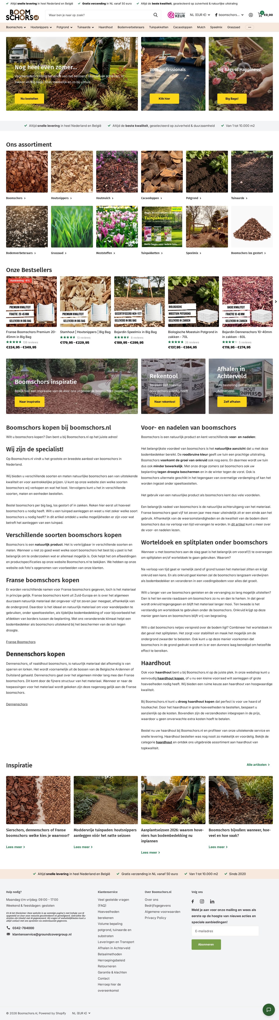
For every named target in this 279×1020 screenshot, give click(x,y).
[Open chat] (269, 1010)
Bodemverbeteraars (131, 27)
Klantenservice (108, 892)
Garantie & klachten (112, 972)
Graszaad (233, 27)
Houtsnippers (39, 27)
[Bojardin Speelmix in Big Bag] (139, 301)
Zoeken (155, 15)
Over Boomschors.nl (158, 892)
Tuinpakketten (158, 27)
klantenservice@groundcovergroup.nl (41, 934)
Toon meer (249, 27)
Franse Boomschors (21, 642)
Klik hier (164, 98)
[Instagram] (202, 902)
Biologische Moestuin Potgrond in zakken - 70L (193, 334)
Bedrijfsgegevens (158, 905)
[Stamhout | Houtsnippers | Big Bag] (85, 301)
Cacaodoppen (182, 27)
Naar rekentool (164, 401)
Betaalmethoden (110, 954)
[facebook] (193, 901)
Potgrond (63, 27)
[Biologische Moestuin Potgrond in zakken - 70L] (193, 301)
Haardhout (106, 27)
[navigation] (276, 301)
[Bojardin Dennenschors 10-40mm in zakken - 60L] (247, 301)
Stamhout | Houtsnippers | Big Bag (85, 332)
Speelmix (216, 27)
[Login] (251, 15)
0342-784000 (23, 928)
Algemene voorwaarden (162, 912)
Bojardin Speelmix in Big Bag (135, 332)
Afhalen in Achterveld (114, 948)
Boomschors (14, 27)
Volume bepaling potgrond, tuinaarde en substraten (114, 930)
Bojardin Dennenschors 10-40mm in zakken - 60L (247, 334)
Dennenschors (17, 704)
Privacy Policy (155, 918)
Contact (103, 978)
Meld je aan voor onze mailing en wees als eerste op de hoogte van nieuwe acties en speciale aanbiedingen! (224, 916)
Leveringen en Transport (116, 942)
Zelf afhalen (232, 401)
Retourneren (107, 966)
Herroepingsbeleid (111, 960)
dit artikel (238, 524)
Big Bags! (232, 98)
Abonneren (206, 944)
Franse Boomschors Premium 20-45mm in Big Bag (31, 334)
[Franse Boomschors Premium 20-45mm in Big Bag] (31, 301)
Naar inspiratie (29, 401)
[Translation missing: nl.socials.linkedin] (212, 902)
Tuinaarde (83, 27)
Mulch (201, 27)
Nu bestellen (29, 98)
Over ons (151, 900)
